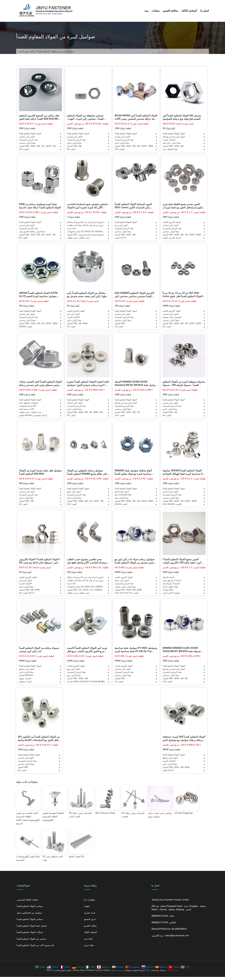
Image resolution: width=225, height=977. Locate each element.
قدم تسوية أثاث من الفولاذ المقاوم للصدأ (35, 945)
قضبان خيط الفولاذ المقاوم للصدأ (31, 926)
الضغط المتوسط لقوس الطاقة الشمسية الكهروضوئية (53, 816)
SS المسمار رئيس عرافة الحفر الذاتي (80, 815)
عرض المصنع (90, 919)
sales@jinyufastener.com (177, 935)
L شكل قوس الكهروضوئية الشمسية (28, 858)
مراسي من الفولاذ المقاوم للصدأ (31, 939)
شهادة (87, 906)
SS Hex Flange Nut (183, 813)
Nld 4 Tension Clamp (105, 813)
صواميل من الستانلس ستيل (29, 912)
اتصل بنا (204, 10)
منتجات (156, 10)
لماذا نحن (88, 939)
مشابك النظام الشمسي (27, 899)
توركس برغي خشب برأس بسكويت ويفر (160, 815)
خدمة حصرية (90, 912)
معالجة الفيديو (170, 10)
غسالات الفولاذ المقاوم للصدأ (30, 932)
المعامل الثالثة (189, 10)
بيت (146, 10)
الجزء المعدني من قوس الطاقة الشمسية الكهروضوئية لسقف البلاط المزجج (28, 818)
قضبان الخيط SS (76, 856)
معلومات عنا (89, 899)
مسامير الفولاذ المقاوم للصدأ (30, 906)
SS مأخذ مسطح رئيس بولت (52, 858)
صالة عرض (29, 51)
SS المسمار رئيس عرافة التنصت (133, 815)
